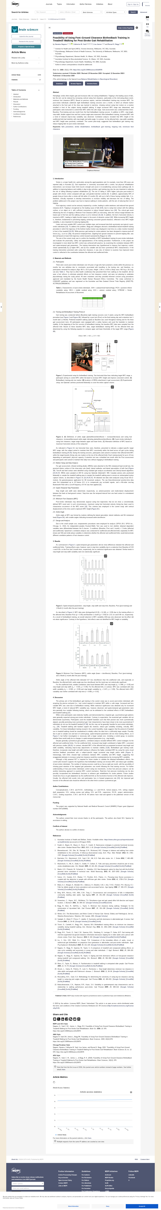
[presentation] (89, 336)
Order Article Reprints (125, 28)
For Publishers (86, 1186)
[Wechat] (71, 1020)
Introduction (17, 97)
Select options (18, 1183)
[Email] (55, 1020)
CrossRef (110, 847)
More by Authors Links (20, 63)
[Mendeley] (78, 1020)
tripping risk (116, 127)
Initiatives (99, 4)
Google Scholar (100, 847)
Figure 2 (76, 317)
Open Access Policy (65, 1180)
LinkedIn (131, 1175)
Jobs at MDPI (62, 1186)
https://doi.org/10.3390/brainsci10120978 (87, 70)
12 (102, 215)
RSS (136, 1159)
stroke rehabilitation (82, 127)
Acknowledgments (19, 111)
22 (108, 748)
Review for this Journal (26, 41)
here (63, 1069)
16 (69, 234)
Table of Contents (19, 90)
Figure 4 (70, 612)
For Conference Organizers (91, 1191)
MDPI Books (109, 1177)
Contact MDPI (63, 1183)
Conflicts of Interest (19, 114)
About (110, 4)
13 (67, 226)
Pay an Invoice (63, 1177)
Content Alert (144, 1159)
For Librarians (86, 1183)
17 (58, 473)
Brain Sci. (15, 1159)
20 (69, 745)
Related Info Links (18, 57)
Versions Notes (92, 83)
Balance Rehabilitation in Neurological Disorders (99, 79)
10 (115, 210)
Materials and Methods (20, 99)
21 (71, 745)
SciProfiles (108, 1186)
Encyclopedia (109, 1188)
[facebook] (67, 1020)
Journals (49, 4)
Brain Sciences (24, 19)
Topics (59, 4)
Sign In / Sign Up (133, 4)
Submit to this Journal (26, 36)
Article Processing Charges (67, 1175)
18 (86, 724)
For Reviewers (86, 1177)
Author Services (85, 4)
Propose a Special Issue (26, 46)
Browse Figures (76, 83)
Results (15, 102)
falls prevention (67, 127)
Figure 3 (72, 545)
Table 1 (62, 272)
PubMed (124, 847)
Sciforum (108, 1175)
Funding (16, 109)
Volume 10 (34, 19)
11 (99, 215)
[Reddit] (75, 1020)
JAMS (107, 1191)
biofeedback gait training (100, 127)
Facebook (131, 1177)
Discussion (16, 104)
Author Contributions (20, 107)
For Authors (86, 1175)
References (17, 116)
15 (72, 231)
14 (70, 231)
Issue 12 (43, 19)
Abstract (16, 94)
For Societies (86, 1188)
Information (70, 4)
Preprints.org (109, 1180)
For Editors (85, 1180)
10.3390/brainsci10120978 (56, 19)
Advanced (143, 12)
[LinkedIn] (63, 1020)
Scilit (117, 847)
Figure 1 (67, 317)
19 (58, 727)
